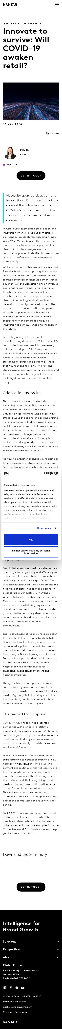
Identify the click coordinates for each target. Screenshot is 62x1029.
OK (31, 539)
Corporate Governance (15, 1012)
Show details (43, 528)
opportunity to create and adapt (22, 731)
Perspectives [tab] (12, 949)
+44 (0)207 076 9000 (17, 978)
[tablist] (31, 969)
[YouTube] (5, 988)
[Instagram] (11, 988)
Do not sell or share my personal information (31, 552)
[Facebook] (17, 988)
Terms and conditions (14, 1002)
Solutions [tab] (9, 941)
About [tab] (7, 957)
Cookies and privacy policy (17, 1007)
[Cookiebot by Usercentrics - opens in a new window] (44, 473)
